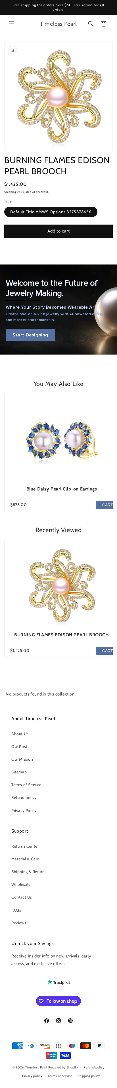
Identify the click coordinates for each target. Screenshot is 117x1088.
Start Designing (30, 335)
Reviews (18, 922)
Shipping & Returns (29, 871)
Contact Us (21, 897)
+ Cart (106, 505)
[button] (11, 24)
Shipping (10, 192)
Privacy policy (32, 1076)
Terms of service (60, 1076)
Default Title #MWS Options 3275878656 (50, 211)
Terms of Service (26, 784)
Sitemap (19, 772)
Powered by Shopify (63, 1067)
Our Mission (22, 759)
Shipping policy (89, 1076)
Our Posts (20, 746)
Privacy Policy (23, 810)
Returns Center (25, 846)
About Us (20, 733)
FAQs (16, 910)
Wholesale (20, 884)
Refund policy (24, 797)
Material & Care (25, 858)
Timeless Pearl (36, 1067)
